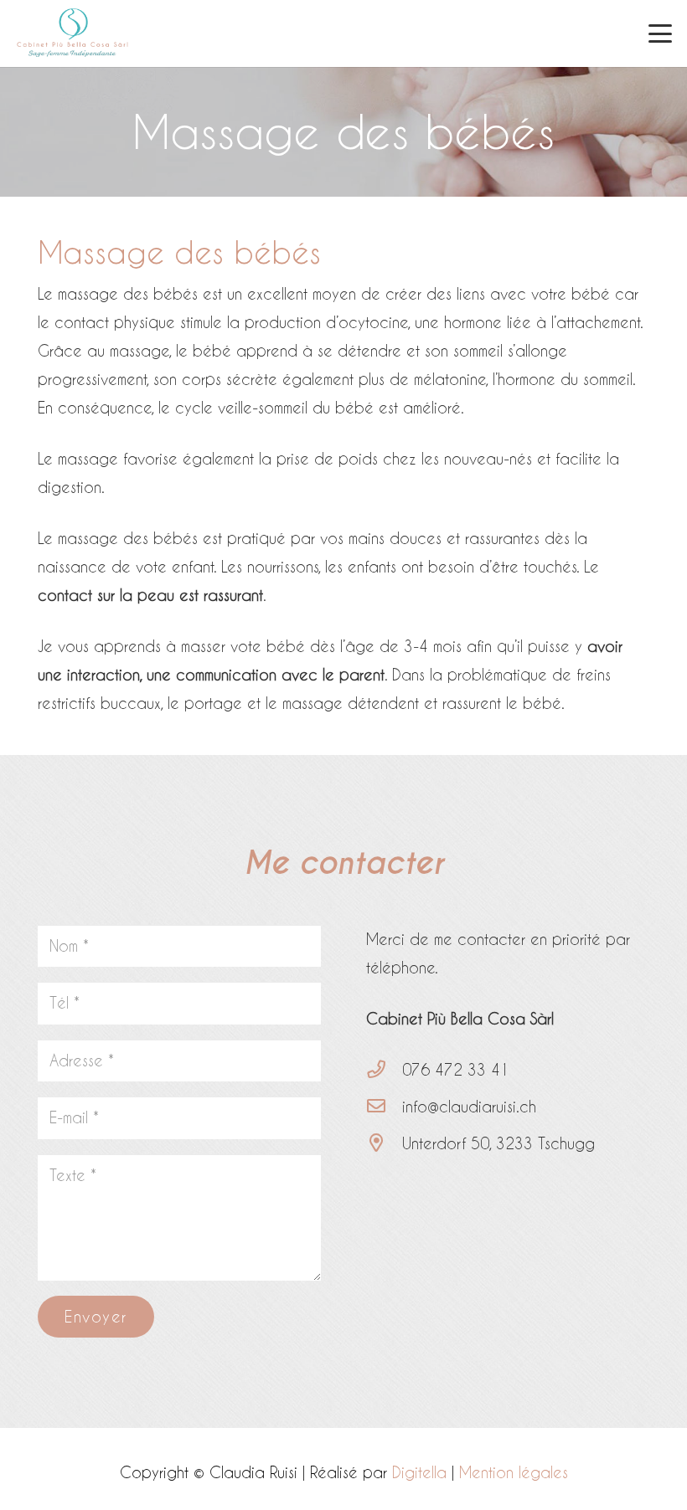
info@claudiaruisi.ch (469, 1106)
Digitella (419, 1472)
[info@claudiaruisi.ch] (384, 1106)
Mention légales (513, 1472)
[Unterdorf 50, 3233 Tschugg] (384, 1143)
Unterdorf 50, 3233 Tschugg (498, 1143)
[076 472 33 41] (384, 1070)
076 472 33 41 (455, 1069)
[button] (660, 33)
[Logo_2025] (73, 33)
